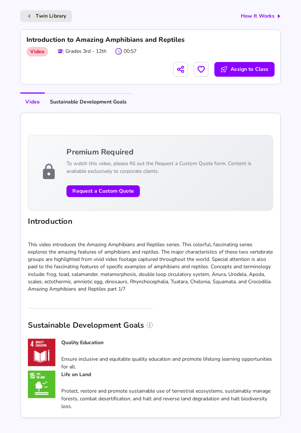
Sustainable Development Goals (88, 101)
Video (32, 101)
